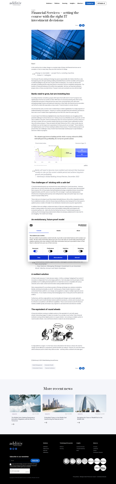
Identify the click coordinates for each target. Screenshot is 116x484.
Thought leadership (81, 448)
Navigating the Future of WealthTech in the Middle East (89, 418)
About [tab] (78, 230)
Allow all (77, 257)
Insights (33, 10)
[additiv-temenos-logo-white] (16, 444)
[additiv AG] (20, 3)
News (78, 450)
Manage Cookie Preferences (86, 476)
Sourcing (62, 448)
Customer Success (81, 446)
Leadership (95, 448)
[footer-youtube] (13, 449)
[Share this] (83, 25)
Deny (39, 257)
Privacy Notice (76, 476)
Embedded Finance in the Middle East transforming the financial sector (55, 418)
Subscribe (35, 460)
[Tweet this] (80, 25)
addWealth (45, 446)
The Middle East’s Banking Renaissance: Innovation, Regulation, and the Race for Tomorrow (23, 419)
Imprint (94, 476)
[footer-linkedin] (11, 449)
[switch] (50, 251)
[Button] (12, 424)
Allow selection (58, 257)
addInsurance (46, 448)
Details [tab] (59, 230)
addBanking (45, 452)
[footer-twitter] (16, 449)
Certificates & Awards (98, 452)
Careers (95, 450)
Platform (62, 446)
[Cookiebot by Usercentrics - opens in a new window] (80, 225)
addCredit (45, 450)
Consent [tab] (39, 230)
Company (95, 446)
